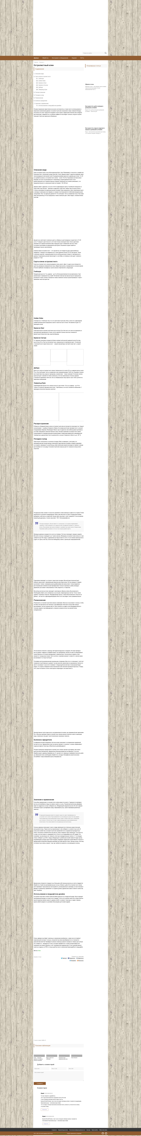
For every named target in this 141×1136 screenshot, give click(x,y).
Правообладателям (63, 1129)
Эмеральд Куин (41, 89)
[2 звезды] (46, 982)
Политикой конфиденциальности (60, 1133)
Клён (39, 950)
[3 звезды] (46, 999)
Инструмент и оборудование (60, 58)
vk (106, 1133)
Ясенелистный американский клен (63, 1058)
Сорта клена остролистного (42, 76)
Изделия (74, 58)
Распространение (39, 92)
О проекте (54, 1129)
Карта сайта (95, 1129)
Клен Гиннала (74, 1057)
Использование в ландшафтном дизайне (48, 105)
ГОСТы (82, 58)
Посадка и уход (39, 95)
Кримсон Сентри (42, 85)
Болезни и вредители (40, 100)
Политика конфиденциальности (77, 1129)
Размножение (38, 98)
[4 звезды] (46, 1015)
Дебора (39, 87)
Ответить (44, 1109)
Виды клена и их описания (49, 1058)
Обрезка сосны (89, 84)
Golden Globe (40, 80)
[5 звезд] (46, 1031)
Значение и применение (41, 103)
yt (103, 1133)
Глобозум (40, 78)
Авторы (88, 1129)
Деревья (36, 58)
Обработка (45, 58)
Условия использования (87, 1133)
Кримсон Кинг (41, 83)
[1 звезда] (46, 966)
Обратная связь (103, 1129)
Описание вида (39, 73)
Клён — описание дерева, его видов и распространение (38, 1059)
